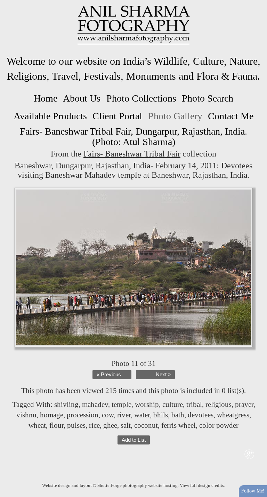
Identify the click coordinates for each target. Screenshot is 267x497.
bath (177, 415)
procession (82, 415)
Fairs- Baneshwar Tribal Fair (131, 153)
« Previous (109, 374)
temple (121, 404)
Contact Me (230, 116)
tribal (194, 404)
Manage (258, 3)
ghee (110, 425)
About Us (81, 98)
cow (108, 415)
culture (172, 404)
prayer (244, 404)
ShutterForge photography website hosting (137, 485)
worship (147, 404)
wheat (37, 425)
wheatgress (233, 415)
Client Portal (117, 116)
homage (51, 415)
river (124, 415)
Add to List (134, 440)
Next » (163, 374)
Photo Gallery (175, 116)
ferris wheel (178, 425)
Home (45, 98)
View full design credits (202, 485)
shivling (66, 404)
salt (126, 425)
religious (218, 404)
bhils (160, 415)
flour (56, 425)
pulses (76, 425)
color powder (218, 425)
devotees (200, 415)
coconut (146, 425)
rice (94, 425)
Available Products (50, 116)
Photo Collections (141, 98)
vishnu (26, 415)
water (142, 415)
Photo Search (207, 98)
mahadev (95, 404)
